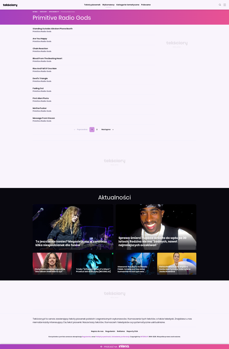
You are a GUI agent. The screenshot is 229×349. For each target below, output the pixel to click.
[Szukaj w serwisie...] (220, 5)
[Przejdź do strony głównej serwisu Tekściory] (10, 5)
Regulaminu (86, 337)
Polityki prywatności (103, 337)
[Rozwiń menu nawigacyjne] (224, 5)
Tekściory (43, 12)
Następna (105, 129)
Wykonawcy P (54, 12)
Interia (35, 12)
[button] (92, 5)
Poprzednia (82, 129)
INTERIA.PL (144, 337)
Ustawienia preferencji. (121, 337)
